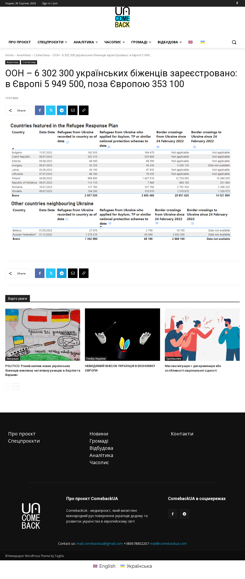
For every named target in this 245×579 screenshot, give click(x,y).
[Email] (73, 110)
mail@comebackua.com (168, 543)
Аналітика (24, 55)
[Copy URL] (84, 110)
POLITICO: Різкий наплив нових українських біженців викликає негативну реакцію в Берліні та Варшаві (42, 370)
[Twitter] (51, 110)
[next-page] (16, 386)
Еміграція (13, 358)
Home (9, 55)
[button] (234, 42)
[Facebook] (237, 3)
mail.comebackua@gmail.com (100, 543)
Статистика (42, 55)
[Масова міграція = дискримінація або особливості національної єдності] (202, 334)
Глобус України (96, 358)
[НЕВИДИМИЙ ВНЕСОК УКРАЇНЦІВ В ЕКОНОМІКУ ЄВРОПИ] (122, 334)
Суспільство (173, 358)
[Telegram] (62, 110)
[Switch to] (191, 42)
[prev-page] (8, 386)
